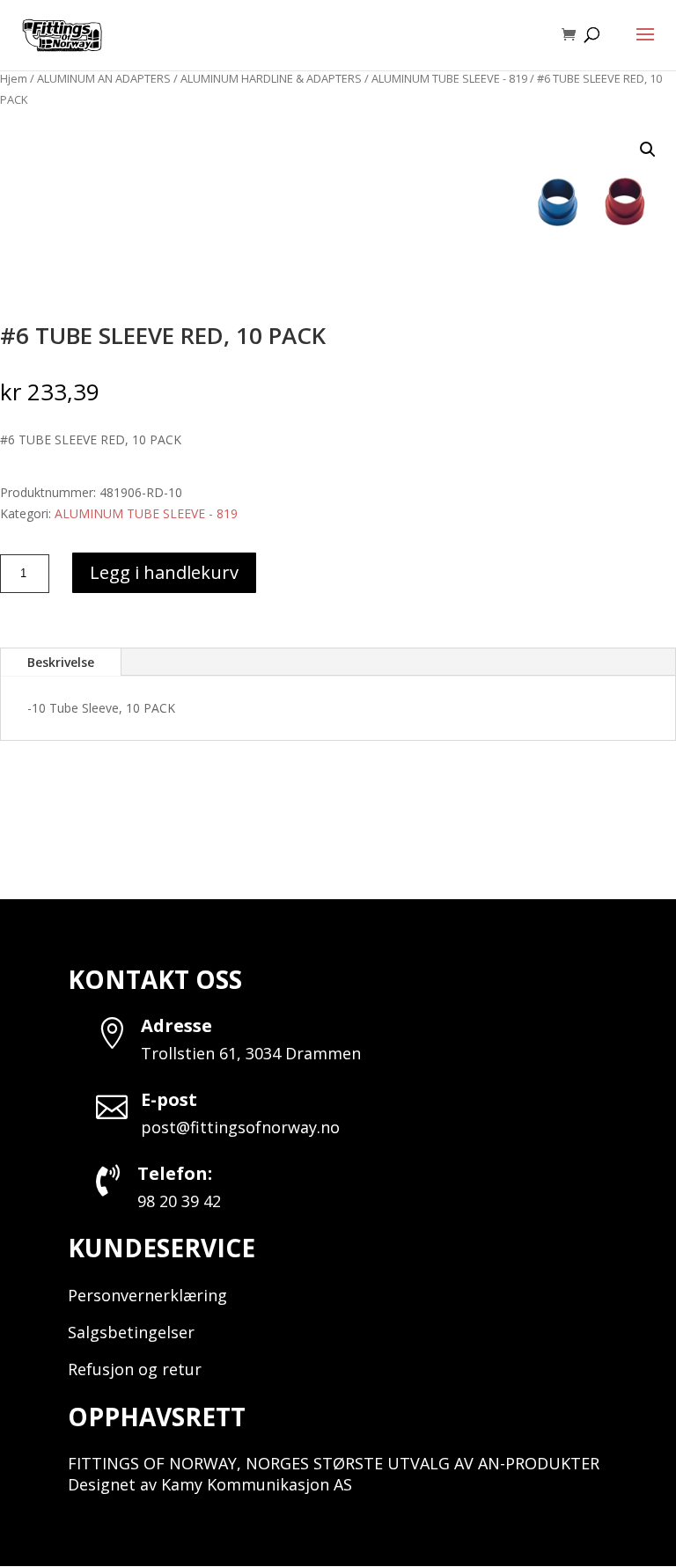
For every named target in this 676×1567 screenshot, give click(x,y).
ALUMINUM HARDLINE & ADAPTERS (271, 78)
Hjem (13, 78)
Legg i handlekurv (164, 572)
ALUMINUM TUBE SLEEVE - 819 (449, 78)
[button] (648, 149)
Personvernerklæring (147, 1295)
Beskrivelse (60, 662)
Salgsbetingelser (131, 1332)
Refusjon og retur (135, 1369)
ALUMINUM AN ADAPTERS (104, 78)
